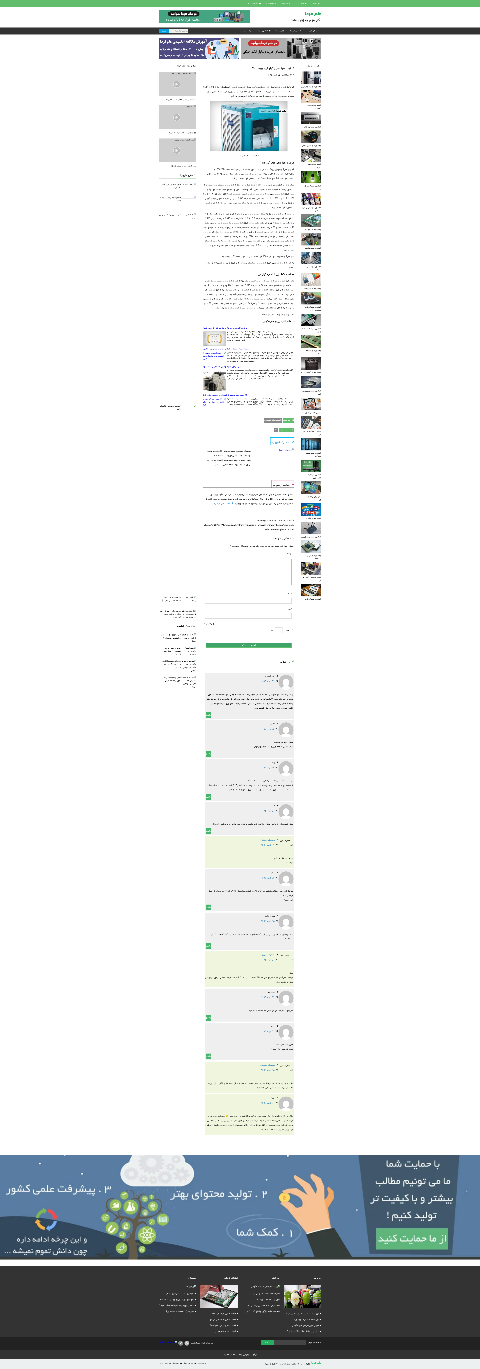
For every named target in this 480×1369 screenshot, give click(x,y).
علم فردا (313, 14)
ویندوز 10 (191, 1278)
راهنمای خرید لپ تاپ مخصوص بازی (313, 309)
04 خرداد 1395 (267, 921)
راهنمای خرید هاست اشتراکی (313, 455)
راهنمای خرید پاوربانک (312, 288)
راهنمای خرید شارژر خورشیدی (314, 166)
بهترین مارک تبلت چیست (311, 412)
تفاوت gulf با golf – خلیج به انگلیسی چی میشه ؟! (171, 636)
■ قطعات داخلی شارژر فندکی (226, 1331)
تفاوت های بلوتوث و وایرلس (170, 214)
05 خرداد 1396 (267, 878)
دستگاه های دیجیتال (296, 30)
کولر (275, 429)
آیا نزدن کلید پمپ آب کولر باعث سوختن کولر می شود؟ (225, 328)
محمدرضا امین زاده (280, 442)
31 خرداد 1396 (267, 811)
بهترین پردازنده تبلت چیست (313, 498)
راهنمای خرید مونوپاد (313, 248)
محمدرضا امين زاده (267, 840)
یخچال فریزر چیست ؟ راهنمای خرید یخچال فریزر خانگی (226, 349)
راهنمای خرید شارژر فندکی (311, 145)
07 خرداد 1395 (267, 1103)
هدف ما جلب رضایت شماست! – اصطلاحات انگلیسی (172, 651)
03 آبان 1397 (268, 729)
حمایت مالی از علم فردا (221, 503)
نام (290, 593)
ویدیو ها (278, 30)
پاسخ (208, 715)
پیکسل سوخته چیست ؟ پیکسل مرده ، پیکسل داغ (171, 599)
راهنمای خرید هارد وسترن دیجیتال (311, 209)
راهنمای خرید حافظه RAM (313, 352)
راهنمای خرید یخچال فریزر (311, 86)
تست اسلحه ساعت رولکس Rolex (183, 166)
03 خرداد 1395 (267, 997)
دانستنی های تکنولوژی (273, 420)
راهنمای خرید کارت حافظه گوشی (311, 330)
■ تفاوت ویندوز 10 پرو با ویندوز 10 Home (178, 1299)
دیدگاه (289, 553)
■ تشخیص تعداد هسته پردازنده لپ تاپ (263, 1305)
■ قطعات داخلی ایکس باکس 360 (224, 1325)
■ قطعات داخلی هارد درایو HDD (225, 1314)
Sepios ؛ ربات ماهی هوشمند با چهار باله (181, 132)
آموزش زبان (248, 30)
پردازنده (276, 1278)
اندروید (317, 1278)
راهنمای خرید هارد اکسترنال (314, 107)
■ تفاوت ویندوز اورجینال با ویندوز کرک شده (178, 1294)
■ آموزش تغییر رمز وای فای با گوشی (306, 1325)
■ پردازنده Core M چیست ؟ (268, 1299)
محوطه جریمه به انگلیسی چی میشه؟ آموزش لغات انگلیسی (171, 664)
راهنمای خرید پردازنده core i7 (313, 557)
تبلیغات (314, 3)
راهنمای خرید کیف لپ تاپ (311, 372)
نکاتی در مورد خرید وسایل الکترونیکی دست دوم (222, 366)
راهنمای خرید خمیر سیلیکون (314, 268)
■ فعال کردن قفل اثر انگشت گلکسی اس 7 (304, 1331)
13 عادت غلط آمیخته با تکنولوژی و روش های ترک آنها (225, 395)
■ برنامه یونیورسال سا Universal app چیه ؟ (177, 1305)
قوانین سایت (253, 3)
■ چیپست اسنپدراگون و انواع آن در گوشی (263, 1311)
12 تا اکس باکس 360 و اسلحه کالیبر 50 (181, 99)
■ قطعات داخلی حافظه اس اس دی (224, 1319)
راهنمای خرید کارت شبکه (312, 229)
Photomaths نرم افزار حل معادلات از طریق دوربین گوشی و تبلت (170, 614)
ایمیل (289, 608)
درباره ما (284, 3)
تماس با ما (270, 3)
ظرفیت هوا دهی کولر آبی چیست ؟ (273, 68)
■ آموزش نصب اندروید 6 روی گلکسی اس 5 (303, 1314)
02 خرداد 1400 (267, 681)
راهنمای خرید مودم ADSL (311, 537)
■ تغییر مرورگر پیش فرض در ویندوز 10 (180, 1311)
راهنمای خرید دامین (313, 518)
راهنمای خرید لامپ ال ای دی (311, 187)
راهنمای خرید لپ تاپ (313, 599)
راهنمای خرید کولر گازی (312, 127)
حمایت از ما (299, 3)
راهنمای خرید (263, 30)
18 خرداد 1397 (267, 768)
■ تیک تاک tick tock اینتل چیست (265, 1294)
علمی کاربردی (314, 30)
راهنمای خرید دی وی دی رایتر (311, 392)
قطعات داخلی (231, 1278)
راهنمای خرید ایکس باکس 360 (313, 476)
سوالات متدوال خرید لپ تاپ (312, 433)
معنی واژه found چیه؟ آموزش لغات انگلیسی (172, 679)
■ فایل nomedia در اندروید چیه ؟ (307, 1319)
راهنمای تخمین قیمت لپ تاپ (311, 579)
